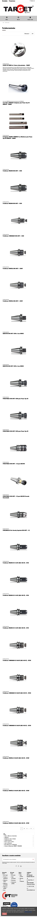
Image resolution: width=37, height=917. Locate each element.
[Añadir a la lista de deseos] (33, 39)
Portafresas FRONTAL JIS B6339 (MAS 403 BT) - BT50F (16, 823)
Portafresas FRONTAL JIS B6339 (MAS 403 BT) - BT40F (16, 790)
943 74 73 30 (31, 886)
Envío (4, 890)
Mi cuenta (13, 875)
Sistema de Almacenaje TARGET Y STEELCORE (13, 846)
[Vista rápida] (33, 44)
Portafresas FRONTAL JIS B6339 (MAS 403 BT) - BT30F (16, 758)
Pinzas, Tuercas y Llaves (9, 841)
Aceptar (4, 913)
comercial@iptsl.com (31, 890)
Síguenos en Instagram (22, 880)
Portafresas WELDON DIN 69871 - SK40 (12, 171)
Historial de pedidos (13, 883)
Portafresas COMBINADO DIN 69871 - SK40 (13, 236)
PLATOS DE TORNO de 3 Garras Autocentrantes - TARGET (16, 65)
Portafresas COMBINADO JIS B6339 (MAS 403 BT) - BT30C (17, 660)
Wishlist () (33, 0)
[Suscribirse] (33, 859)
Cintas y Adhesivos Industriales (10, 835)
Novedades (4, 1)
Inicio (4, 833)
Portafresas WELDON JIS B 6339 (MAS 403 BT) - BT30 (16, 563)
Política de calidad (5, 887)
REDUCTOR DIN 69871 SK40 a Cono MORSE (13, 333)
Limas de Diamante (8, 843)
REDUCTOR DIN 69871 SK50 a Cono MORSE (13, 366)
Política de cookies (5, 881)
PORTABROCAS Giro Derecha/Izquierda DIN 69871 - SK (16, 530)
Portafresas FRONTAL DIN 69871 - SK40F (13, 268)
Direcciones (13, 880)
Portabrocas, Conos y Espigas (10, 838)
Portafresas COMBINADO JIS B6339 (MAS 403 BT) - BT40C (17, 693)
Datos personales (13, 877)
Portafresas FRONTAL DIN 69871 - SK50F (13, 301)
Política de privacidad (5, 884)
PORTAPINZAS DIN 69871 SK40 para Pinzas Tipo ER (15, 398)
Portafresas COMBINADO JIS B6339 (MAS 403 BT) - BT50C (17, 725)
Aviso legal (5, 875)
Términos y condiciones (5, 877)
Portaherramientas (8, 840)
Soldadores (6, 837)
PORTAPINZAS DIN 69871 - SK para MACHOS (14, 463)
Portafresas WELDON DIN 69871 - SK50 (12, 203)
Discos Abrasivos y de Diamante (10, 844)
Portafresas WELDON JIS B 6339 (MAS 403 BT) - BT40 (16, 595)
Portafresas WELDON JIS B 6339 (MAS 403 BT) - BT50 (16, 628)
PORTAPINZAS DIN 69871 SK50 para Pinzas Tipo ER (15, 431)
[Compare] (33, 42)
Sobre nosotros (21, 876)
